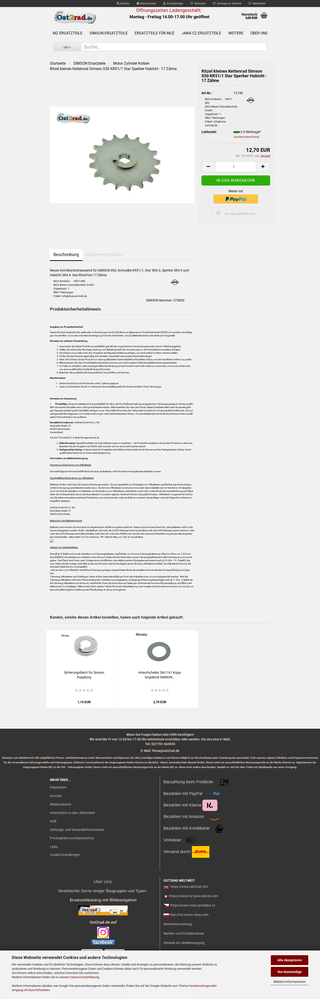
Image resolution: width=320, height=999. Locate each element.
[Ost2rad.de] (75, 17)
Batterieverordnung (178, 924)
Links (54, 847)
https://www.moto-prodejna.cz (192, 905)
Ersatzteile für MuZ (155, 33)
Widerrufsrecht (60, 804)
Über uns (259, 33)
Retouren (199, 3)
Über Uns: (103, 881)
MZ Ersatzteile (67, 33)
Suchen (124, 3)
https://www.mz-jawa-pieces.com (193, 896)
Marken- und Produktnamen (184, 933)
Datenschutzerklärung (84, 977)
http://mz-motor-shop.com (189, 915)
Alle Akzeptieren (289, 960)
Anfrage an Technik (228, 3)
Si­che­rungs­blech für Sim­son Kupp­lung (84, 675)
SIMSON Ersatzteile (108, 33)
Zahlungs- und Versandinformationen (77, 830)
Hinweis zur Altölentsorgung (184, 943)
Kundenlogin (174, 3)
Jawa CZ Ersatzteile (201, 33)
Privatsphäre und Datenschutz (72, 838)
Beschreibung (66, 254)
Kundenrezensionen (104, 254)
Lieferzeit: (209, 132)
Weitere (235, 33)
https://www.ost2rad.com (189, 886)
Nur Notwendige (290, 972)
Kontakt (56, 796)
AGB (53, 821)
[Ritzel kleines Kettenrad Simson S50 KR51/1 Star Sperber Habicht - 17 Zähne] (122, 154)
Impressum (58, 787)
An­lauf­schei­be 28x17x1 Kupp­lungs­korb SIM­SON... (160, 675)
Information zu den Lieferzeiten (72, 813)
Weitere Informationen (289, 982)
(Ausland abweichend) (246, 136)
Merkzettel (258, 3)
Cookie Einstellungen (65, 855)
